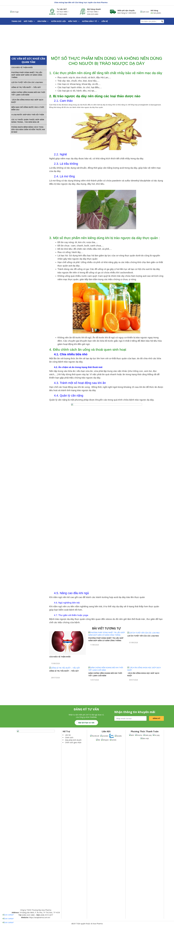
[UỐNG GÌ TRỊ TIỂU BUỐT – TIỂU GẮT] (64, 667)
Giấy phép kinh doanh (73, 740)
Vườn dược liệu (58, 21)
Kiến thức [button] (72, 21)
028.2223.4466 (92, 14)
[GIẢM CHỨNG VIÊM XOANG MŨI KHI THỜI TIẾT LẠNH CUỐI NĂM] (106, 668)
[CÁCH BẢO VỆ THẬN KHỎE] (67, 643)
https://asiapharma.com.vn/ (39, 917)
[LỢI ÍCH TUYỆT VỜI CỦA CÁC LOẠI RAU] (143, 632)
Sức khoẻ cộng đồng (53, 43)
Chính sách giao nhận (73, 742)
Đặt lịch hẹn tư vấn (86, 722)
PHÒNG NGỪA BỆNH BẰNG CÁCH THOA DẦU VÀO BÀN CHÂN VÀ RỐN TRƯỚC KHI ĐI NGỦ (28, 129)
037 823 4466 (62, 12)
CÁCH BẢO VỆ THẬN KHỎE (22, 67)
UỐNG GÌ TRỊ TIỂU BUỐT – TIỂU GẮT (26, 87)
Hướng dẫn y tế (89, 21)
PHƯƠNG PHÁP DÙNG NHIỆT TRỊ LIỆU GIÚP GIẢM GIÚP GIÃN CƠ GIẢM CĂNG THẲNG (26, 74)
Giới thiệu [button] (28, 21)
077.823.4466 (62, 14)
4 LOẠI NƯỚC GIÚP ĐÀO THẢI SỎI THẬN (27, 114)
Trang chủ (16, 21)
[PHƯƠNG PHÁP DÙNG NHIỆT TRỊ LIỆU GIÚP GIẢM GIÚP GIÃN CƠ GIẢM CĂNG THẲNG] (106, 633)
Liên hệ (104, 21)
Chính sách (69, 737)
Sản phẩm (41, 21)
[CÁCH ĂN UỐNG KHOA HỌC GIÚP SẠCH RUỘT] (145, 668)
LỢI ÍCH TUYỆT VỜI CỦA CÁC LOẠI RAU (27, 82)
